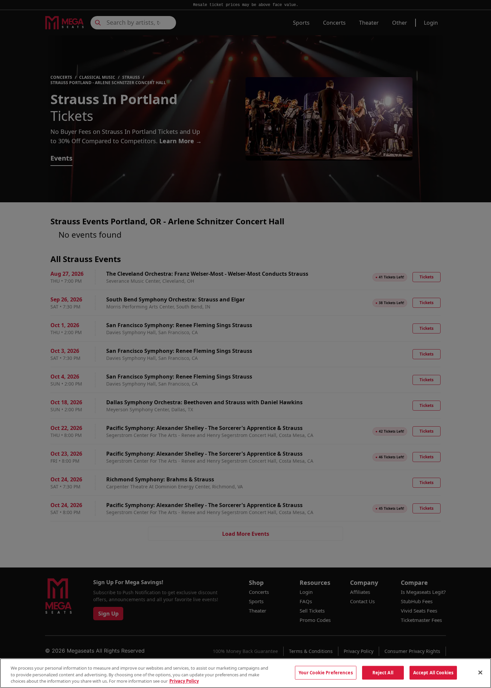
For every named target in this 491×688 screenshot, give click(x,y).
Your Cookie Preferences (326, 672)
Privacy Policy (184, 681)
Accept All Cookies (433, 672)
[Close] (480, 672)
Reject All (382, 672)
